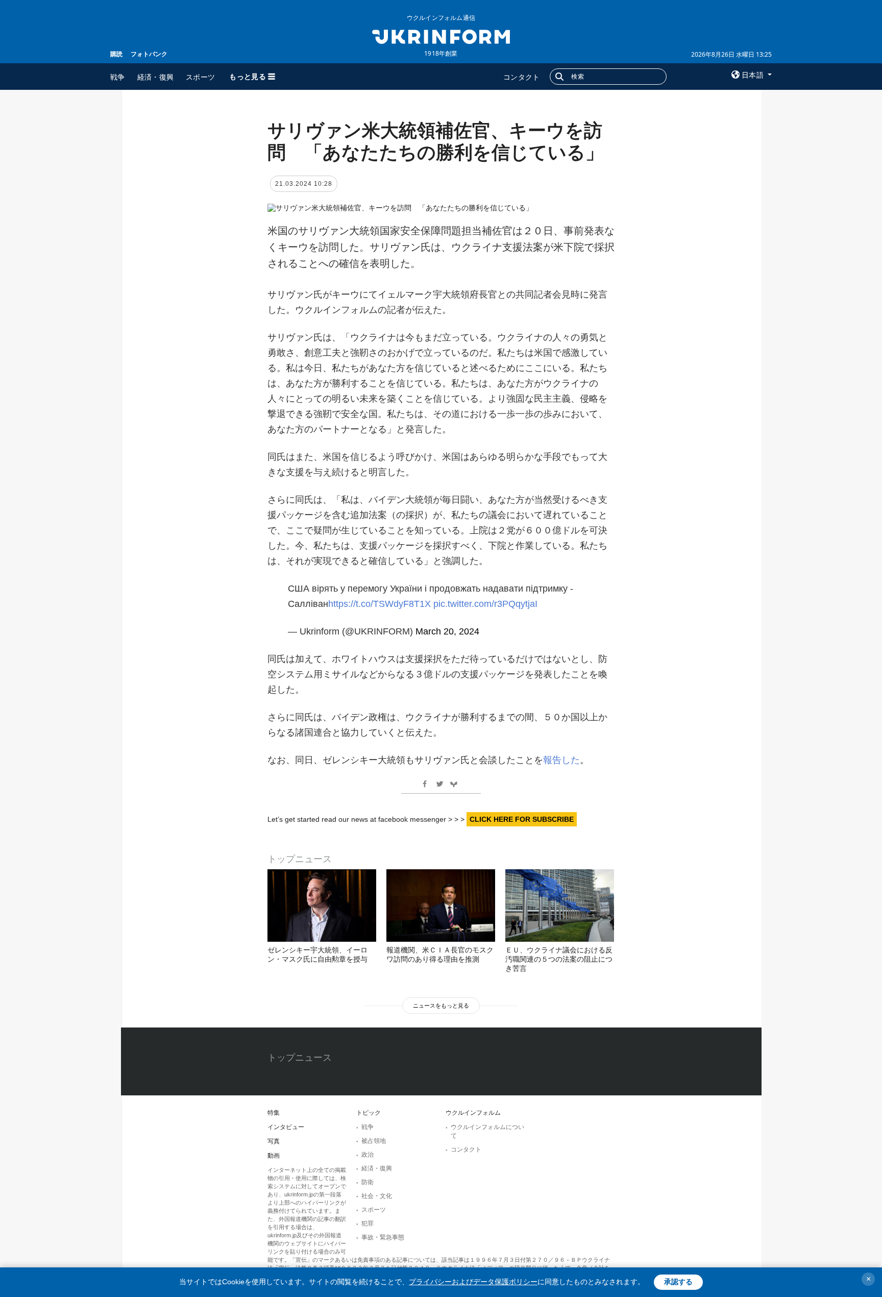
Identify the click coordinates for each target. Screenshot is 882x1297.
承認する (678, 1282)
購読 (116, 54)
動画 (273, 1155)
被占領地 (373, 1140)
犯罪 (367, 1223)
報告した (561, 760)
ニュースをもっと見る (441, 1005)
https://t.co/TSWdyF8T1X (379, 604)
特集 (273, 1112)
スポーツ (200, 77)
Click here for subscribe (522, 819)
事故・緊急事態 (382, 1237)
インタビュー (285, 1127)
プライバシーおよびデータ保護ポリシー (473, 1282)
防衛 (367, 1182)
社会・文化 (376, 1196)
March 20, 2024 (447, 631)
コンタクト (521, 77)
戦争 (117, 77)
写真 (273, 1141)
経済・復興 (155, 77)
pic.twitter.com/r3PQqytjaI (485, 604)
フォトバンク (149, 54)
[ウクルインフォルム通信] (440, 35)
